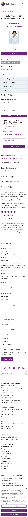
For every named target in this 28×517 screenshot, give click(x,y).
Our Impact (19, 478)
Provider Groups (7, 86)
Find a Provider (7, 359)
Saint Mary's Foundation (8, 412)
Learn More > (22, 207)
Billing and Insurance (7, 449)
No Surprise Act (6, 397)
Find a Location (5, 338)
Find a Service (5, 341)
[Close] (26, 488)
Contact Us (4, 390)
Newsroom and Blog (7, 395)
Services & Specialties (9, 79)
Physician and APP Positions (9, 439)
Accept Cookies (14, 514)
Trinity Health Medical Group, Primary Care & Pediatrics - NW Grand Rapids (14, 122)
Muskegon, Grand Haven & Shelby (11, 409)
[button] (26, 4)
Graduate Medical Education (9, 437)
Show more (13, 305)
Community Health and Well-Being (11, 388)
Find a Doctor (5, 335)
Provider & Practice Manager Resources (13, 424)
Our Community (7, 478)
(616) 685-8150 (7, 69)
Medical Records (6, 456)
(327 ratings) (18, 27)
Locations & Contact (8, 82)
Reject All (14, 510)
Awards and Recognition (8, 385)
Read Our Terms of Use (18, 503)
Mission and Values (7, 393)
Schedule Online (14, 53)
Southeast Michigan (7, 414)
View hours (16, 134)
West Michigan (5, 429)
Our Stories (6, 481)
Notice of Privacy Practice (11, 483)
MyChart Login (5, 459)
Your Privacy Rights (14, 506)
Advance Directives (6, 446)
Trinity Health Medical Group (10, 402)
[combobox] (14, 373)
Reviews (4, 90)
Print (4, 75)
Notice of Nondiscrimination (12, 486)
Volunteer (4, 417)
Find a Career (5, 434)
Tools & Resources (6, 345)
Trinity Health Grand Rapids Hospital (12, 158)
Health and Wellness (7, 454)
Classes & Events (6, 451)
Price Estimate (5, 461)
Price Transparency (7, 463)
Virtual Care (4, 468)
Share (11, 75)
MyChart (14, 329)
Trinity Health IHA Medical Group (11, 400)
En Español (4, 466)
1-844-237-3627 (5, 324)
